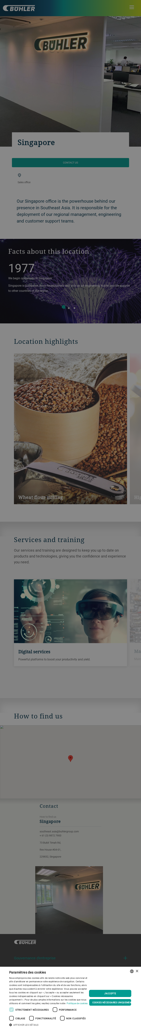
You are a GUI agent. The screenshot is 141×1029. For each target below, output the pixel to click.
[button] (48, 1024)
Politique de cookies (77, 1003)
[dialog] (70, 998)
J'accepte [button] (110, 993)
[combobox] (132, 971)
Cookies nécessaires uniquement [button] (111, 1002)
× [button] (136, 971)
